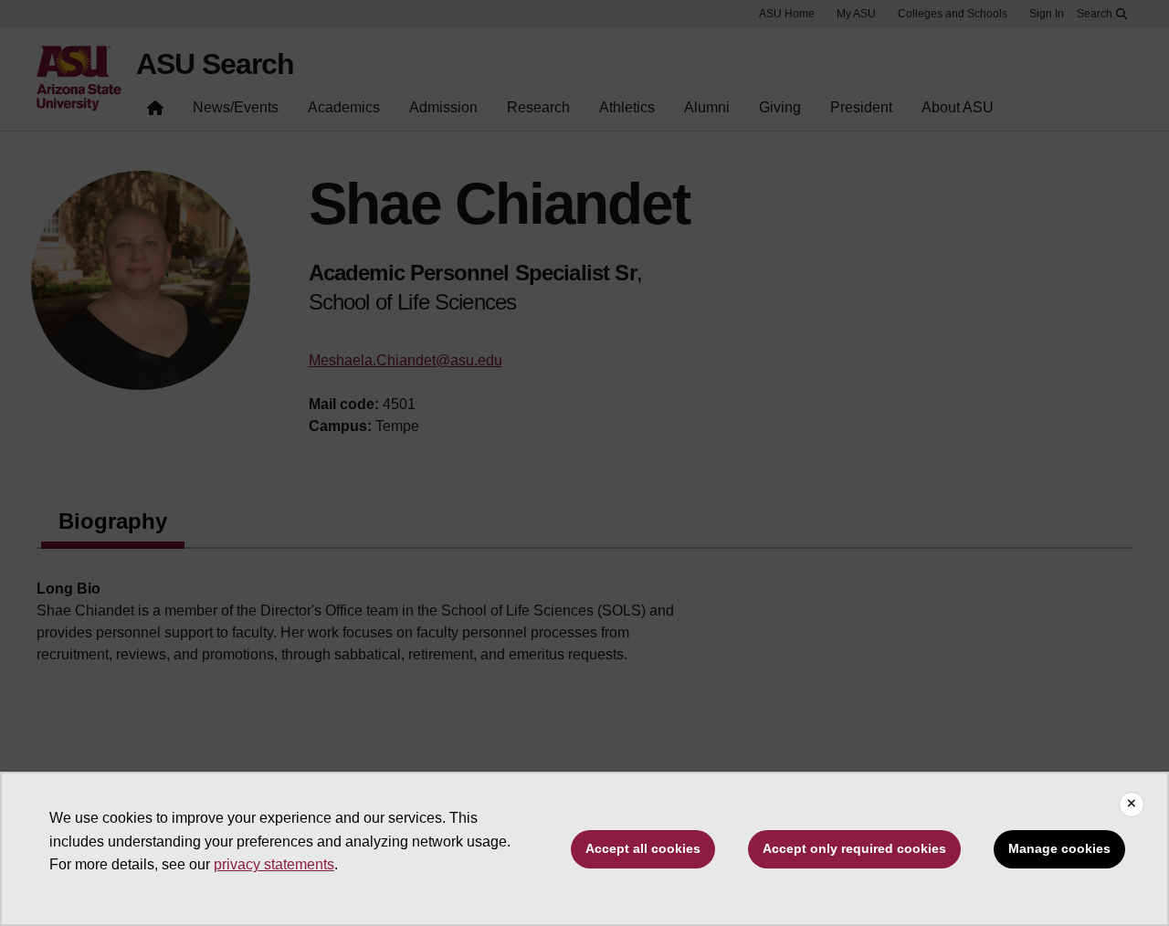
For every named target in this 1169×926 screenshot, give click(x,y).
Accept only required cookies (854, 848)
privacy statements (274, 864)
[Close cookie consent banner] (1131, 804)
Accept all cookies (642, 848)
